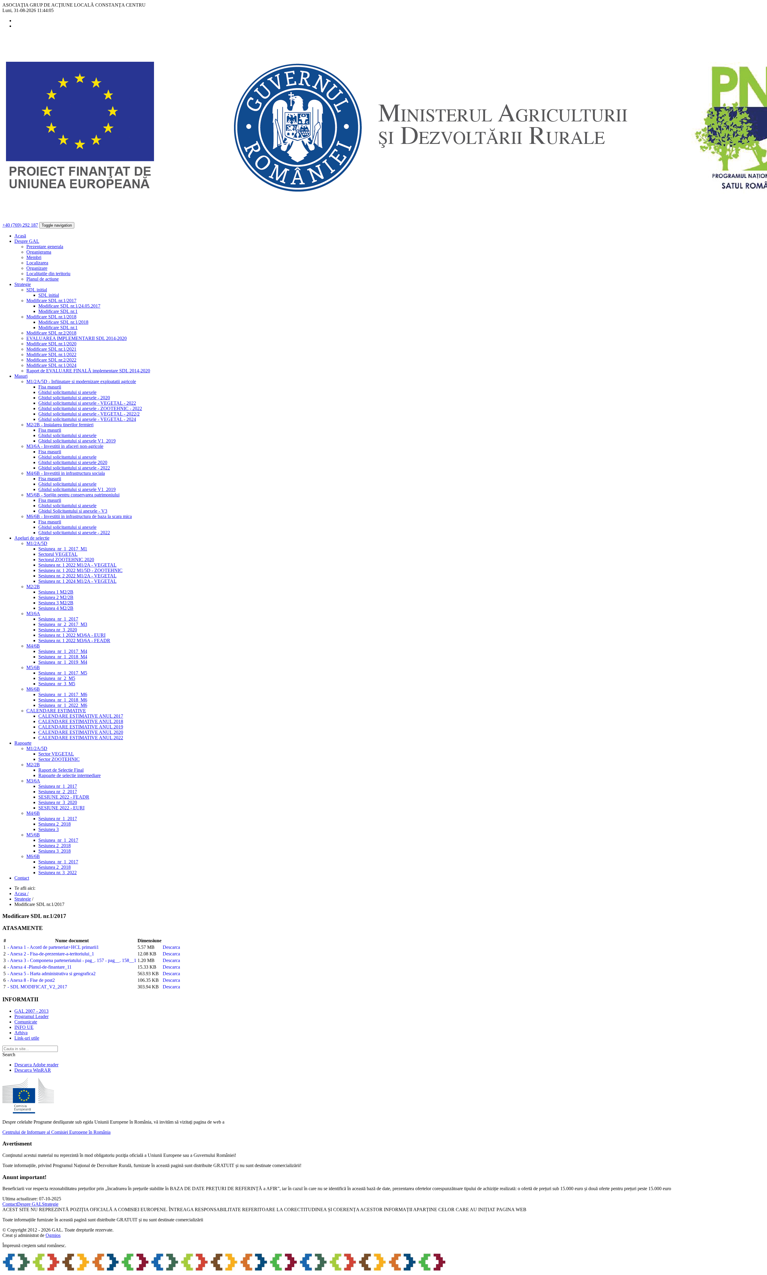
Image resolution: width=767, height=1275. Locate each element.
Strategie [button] (22, 284)
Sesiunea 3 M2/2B (55, 602)
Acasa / (21, 893)
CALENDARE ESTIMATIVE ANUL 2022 (80, 737)
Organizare (36, 268)
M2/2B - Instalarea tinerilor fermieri (59, 424)
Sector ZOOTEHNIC (59, 759)
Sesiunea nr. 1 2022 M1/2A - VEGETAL (77, 564)
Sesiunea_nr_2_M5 (56, 678)
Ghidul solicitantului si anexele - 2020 (74, 397)
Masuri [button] (21, 376)
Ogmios (53, 1235)
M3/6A (33, 613)
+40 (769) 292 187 (20, 225)
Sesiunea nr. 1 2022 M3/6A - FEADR (74, 640)
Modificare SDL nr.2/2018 (51, 332)
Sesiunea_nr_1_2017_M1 (62, 548)
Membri (33, 257)
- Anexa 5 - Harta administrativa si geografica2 (51, 973)
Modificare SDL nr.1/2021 (51, 349)
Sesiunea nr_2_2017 (57, 791)
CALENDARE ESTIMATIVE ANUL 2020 (80, 732)
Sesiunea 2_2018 (54, 824)
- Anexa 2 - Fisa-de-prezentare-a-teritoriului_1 (50, 953)
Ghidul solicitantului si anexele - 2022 (74, 467)
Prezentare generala (44, 246)
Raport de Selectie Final (61, 770)
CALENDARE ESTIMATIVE (56, 710)
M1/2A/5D (36, 543)
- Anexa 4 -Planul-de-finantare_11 (39, 967)
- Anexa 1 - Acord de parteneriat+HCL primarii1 (53, 947)
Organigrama (38, 252)
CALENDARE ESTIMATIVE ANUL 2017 (80, 716)
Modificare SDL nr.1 (58, 311)
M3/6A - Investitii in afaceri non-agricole (64, 446)
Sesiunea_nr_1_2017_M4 (62, 651)
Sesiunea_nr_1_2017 (58, 618)
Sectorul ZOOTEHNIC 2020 (66, 559)
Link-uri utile (26, 1038)
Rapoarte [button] (22, 743)
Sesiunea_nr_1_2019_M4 (62, 662)
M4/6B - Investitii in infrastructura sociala (65, 473)
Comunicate (25, 1021)
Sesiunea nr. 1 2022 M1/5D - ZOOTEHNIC (80, 570)
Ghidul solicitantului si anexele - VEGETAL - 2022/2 (89, 413)
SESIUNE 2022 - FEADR (63, 797)
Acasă (20, 235)
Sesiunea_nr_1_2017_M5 (62, 672)
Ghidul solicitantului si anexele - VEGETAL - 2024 (87, 419)
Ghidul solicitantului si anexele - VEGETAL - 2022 (87, 403)
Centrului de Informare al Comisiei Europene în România (56, 1132)
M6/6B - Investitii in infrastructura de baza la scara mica (79, 516)
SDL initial (36, 289)
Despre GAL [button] (26, 241)
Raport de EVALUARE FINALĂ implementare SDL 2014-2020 (88, 370)
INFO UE (24, 1027)
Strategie (22, 898)
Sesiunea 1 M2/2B (55, 591)
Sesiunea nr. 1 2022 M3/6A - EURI (71, 635)
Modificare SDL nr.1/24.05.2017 (69, 305)
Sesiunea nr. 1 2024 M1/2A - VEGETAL (77, 581)
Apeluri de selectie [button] (31, 538)
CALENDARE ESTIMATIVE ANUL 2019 (80, 726)
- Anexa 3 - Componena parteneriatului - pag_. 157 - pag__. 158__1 (71, 960)
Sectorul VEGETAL (58, 554)
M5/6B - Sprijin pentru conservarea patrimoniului (73, 494)
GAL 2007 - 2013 (31, 1011)
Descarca (171, 947)
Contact (21, 877)
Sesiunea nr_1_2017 (57, 786)
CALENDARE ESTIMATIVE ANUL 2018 (80, 721)
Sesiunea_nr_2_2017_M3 (62, 624)
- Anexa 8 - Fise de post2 (31, 980)
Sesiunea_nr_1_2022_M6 (62, 705)
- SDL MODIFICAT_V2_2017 (37, 986)
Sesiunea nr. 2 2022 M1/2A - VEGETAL (77, 575)
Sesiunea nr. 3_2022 (57, 872)
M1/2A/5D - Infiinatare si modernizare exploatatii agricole (81, 381)
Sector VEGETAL (56, 753)
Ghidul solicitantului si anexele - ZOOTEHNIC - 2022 (90, 408)
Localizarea (37, 262)
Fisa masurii (49, 386)
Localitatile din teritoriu (48, 273)
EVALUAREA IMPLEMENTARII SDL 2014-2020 (76, 338)
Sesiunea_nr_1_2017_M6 (62, 694)
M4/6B (33, 645)
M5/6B (33, 667)
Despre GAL (29, 1204)
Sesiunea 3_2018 (54, 850)
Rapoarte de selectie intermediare (69, 775)
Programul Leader (31, 1016)
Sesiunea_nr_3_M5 (56, 683)
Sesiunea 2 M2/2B (55, 597)
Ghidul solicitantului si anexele (67, 392)
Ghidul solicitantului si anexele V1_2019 (77, 440)
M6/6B (33, 689)
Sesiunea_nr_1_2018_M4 (62, 656)
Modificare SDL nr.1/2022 (51, 354)
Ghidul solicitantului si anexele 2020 (72, 462)
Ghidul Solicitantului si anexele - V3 (72, 511)
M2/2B (33, 586)
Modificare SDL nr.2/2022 (51, 359)
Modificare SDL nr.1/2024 (51, 365)
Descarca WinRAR (32, 1070)
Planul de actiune (42, 279)
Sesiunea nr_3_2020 (57, 629)
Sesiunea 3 (48, 829)
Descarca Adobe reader (36, 1064)
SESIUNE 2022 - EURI (61, 807)
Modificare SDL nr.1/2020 (51, 343)
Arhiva (21, 1032)
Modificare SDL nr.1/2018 (51, 316)
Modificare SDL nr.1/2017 (51, 300)
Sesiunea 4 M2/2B (55, 608)
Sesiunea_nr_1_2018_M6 (62, 699)
